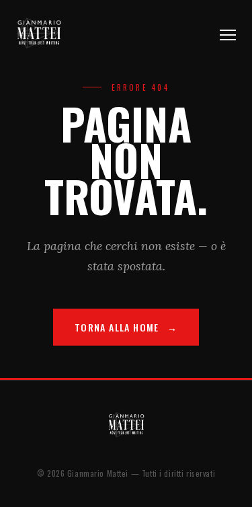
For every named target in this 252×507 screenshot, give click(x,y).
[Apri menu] (228, 35)
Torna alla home (117, 327)
